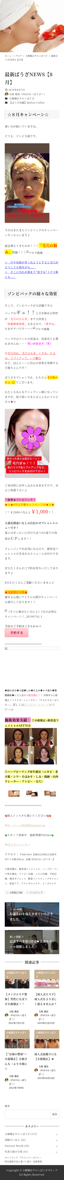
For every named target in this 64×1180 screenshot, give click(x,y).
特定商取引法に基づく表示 (18, 1161)
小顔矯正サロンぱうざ (21, 98)
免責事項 (37, 1161)
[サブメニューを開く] (56, 1134)
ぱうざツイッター (19, 844)
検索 (7, 1106)
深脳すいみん (12, 1139)
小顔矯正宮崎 (15, 892)
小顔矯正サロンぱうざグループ (40, 1170)
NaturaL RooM (14, 1145)
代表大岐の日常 (13, 1151)
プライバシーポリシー (30, 1157)
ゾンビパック (36, 892)
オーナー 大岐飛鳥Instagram (26, 825)
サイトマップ (11, 1157)
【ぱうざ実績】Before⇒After (27, 102)
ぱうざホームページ (36, 705)
